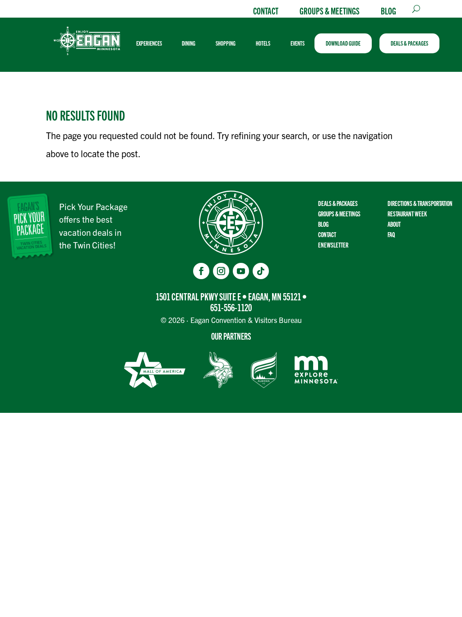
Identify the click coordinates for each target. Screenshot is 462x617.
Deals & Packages (338, 203)
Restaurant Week (407, 213)
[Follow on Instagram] (221, 271)
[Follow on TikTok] (261, 271)
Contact (265, 10)
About (394, 224)
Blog (388, 10)
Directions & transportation (420, 203)
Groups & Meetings (330, 10)
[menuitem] (153, 43)
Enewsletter (333, 244)
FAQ (391, 234)
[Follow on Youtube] (241, 271)
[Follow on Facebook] (201, 271)
